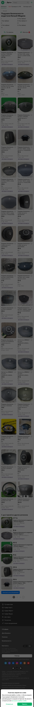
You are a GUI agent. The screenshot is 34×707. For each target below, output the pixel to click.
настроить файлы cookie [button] (19, 700)
